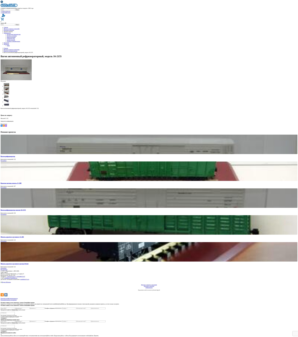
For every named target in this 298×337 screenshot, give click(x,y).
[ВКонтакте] (1, 126)
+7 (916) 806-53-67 (5, 12)
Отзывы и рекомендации (13, 41)
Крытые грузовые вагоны (10, 51)
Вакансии (6, 42)
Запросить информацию (7, 121)
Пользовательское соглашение (9, 300)
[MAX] (6, 126)
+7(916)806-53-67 (20, 276)
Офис (8, 45)
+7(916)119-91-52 (11, 276)
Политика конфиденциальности (9, 298)
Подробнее (3, 160)
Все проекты (4, 269)
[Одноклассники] (4, 126)
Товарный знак (11, 38)
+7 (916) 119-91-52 (5, 11)
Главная (6, 27)
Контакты (6, 44)
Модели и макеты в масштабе (11, 28)
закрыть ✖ (3, 23)
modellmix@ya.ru (24, 279)
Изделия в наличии (9, 30)
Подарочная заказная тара (13, 34)
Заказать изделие (8, 31)
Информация (7, 33)
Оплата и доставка (12, 35)
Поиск (17, 9)
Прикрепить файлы (6, 310)
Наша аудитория (11, 37)
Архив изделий (11, 40)
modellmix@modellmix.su (10, 278)
